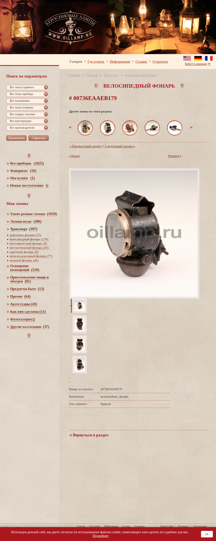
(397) (33, 229)
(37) (46, 327)
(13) (41, 289)
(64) (27, 296)
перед (174, 156)
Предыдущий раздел (86, 146)
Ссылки (141, 61)
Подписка (183, 526)
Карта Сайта (167, 526)
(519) (35, 270)
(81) (28, 281)
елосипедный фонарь (140, 75)
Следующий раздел (119, 146)
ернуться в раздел (90, 435)
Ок (207, 534)
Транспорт (111, 75)
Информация (120, 61)
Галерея (76, 61)
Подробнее (100, 536)
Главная (74, 75)
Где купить (96, 61)
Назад (75, 156)
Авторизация (200, 526)
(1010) (52, 214)
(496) (37, 221)
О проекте (160, 61)
